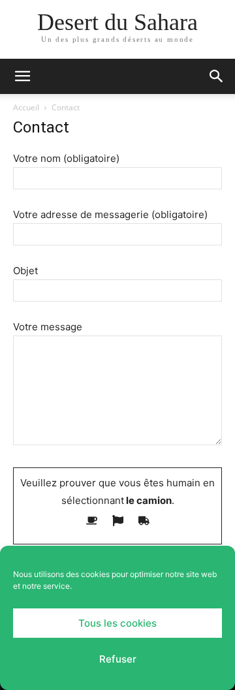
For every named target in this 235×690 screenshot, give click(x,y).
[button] (22, 76)
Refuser (117, 659)
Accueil (26, 107)
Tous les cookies (117, 623)
